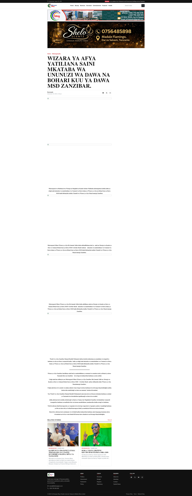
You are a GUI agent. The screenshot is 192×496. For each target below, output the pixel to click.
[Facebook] (131, 477)
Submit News (117, 484)
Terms (135, 494)
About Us (115, 476)
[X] (135, 477)
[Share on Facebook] (103, 93)
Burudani (89, 5)
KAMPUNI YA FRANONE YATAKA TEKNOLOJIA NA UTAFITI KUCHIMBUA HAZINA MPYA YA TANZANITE (62, 453)
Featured (104, 5)
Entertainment (97, 5)
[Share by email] (110, 93)
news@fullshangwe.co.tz (56, 486)
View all (110, 420)
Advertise (115, 479)
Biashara (82, 5)
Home (72, 5)
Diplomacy (100, 484)
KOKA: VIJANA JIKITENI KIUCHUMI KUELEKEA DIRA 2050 (95, 451)
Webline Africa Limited (80, 494)
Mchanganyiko (56, 53)
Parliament (83, 481)
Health (110, 5)
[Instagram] (142, 477)
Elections (99, 476)
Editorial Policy (141, 494)
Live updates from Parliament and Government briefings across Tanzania (127, 1)
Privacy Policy (129, 494)
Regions (99, 481)
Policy (82, 484)
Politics (82, 476)
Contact (115, 481)
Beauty (77, 5)
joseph (51, 92)
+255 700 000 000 (54, 488)
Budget (99, 479)
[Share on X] (106, 93)
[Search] (143, 5)
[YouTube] (138, 477)
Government (83, 479)
